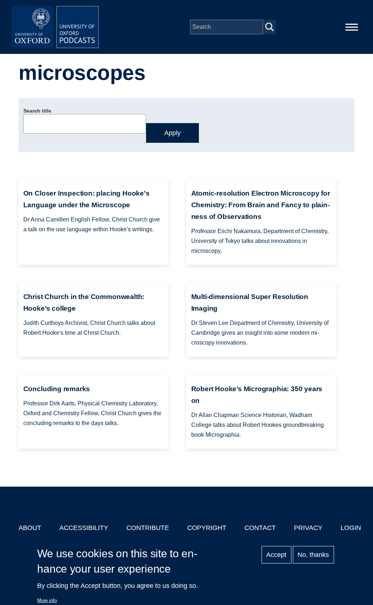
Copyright (206, 527)
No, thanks (313, 554)
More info (47, 600)
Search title (37, 111)
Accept (276, 554)
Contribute (147, 527)
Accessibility (83, 527)
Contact (260, 527)
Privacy (308, 527)
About (30, 527)
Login (351, 527)
